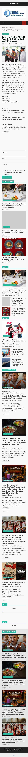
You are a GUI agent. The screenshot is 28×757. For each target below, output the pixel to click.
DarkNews (10, 751)
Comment (5, 131)
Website (4, 164)
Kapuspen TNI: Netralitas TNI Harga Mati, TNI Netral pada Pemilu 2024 (13, 110)
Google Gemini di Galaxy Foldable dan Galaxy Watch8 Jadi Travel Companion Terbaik (14, 220)
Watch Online (24, 23)
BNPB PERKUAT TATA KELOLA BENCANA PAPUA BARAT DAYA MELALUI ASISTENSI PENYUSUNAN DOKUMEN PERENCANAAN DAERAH (6, 352)
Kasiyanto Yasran (8, 400)
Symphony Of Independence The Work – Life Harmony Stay (14, 571)
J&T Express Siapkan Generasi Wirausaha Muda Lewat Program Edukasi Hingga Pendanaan (14, 329)
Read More (6, 414)
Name (4, 152)
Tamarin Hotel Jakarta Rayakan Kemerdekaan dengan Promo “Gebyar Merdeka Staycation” (14, 247)
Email (4, 158)
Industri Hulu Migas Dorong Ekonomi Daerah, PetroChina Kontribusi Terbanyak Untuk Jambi (6, 362)
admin (6, 43)
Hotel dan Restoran (8, 387)
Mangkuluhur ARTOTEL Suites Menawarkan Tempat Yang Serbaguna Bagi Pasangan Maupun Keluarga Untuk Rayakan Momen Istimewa (14, 524)
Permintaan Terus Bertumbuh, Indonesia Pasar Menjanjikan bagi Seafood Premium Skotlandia (14, 193)
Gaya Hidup (13, 200)
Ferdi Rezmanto (8, 295)
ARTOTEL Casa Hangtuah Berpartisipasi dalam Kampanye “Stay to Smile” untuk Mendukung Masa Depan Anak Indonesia (14, 380)
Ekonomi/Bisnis (7, 335)
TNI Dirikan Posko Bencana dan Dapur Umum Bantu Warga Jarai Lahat (13, 117)
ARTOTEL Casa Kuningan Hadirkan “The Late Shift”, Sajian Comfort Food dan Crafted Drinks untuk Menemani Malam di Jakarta (14, 427)
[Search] (20, 23)
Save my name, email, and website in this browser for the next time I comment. (14, 172)
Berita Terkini (5, 34)
